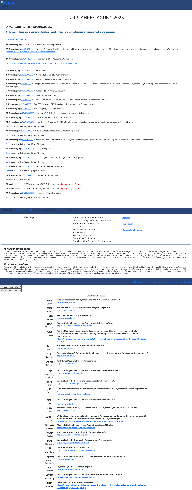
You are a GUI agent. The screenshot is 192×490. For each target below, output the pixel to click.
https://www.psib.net (66, 318)
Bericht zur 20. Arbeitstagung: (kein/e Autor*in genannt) (29, 63)
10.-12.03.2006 (27, 91)
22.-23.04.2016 (28, 148)
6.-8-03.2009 (26, 104)
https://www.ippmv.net (66, 459)
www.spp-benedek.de (66, 410)
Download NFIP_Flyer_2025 (17, 39)
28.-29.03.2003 (27, 75)
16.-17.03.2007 (27, 95)
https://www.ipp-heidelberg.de (70, 373)
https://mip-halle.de (65, 348)
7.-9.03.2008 (26, 99)
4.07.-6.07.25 (27, 49)
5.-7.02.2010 (26, 108)
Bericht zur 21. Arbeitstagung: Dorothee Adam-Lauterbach (30, 52)
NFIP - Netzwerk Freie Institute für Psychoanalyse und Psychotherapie (161, 282)
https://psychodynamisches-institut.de (73, 442)
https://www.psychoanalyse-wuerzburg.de (76, 477)
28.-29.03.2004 (27, 79)
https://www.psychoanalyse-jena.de (72, 383)
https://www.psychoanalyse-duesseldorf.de (75, 326)
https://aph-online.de (66, 356)
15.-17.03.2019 (28, 175)
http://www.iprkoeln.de (66, 404)
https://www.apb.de (66, 302)
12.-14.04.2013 (28, 122)
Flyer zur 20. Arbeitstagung (66, 63)
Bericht (9, 126)
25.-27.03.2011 (28, 113)
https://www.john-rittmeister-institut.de (73, 394)
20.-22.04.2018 (28, 166)
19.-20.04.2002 (27, 70)
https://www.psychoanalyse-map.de (72, 435)
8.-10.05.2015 (27, 139)
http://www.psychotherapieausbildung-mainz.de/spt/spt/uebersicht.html (90, 421)
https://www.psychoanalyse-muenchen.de (76, 427)
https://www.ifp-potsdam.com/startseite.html (76, 450)
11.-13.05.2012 (28, 117)
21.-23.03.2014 (28, 131)
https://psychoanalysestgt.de (70, 469)
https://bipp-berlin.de (66, 310)
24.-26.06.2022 (28, 193)
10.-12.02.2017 (28, 157)
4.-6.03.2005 (26, 83)
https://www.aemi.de (65, 363)
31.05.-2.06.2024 (29, 59)
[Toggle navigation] (4, 7)
